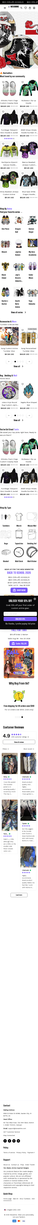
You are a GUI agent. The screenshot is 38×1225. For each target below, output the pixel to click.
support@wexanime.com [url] (17, 1128)
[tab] (16, 65)
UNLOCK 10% (20, 619)
